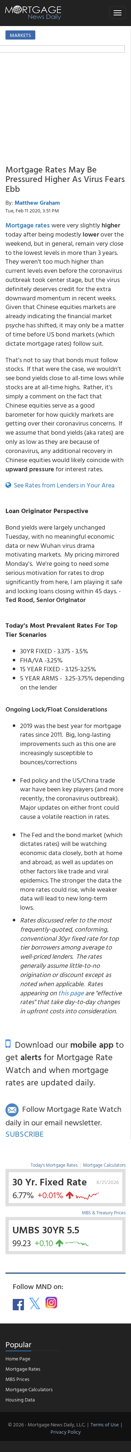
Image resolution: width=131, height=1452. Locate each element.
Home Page (17, 1358)
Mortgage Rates (22, 1369)
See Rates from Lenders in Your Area (63, 485)
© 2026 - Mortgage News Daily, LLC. (46, 1424)
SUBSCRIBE (24, 1134)
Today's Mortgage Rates (54, 1165)
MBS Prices (17, 1379)
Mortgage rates (27, 225)
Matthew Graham (37, 202)
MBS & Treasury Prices (104, 1212)
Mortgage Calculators (104, 1165)
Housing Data (20, 1399)
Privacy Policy (66, 1432)
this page (71, 993)
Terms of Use (105, 1424)
